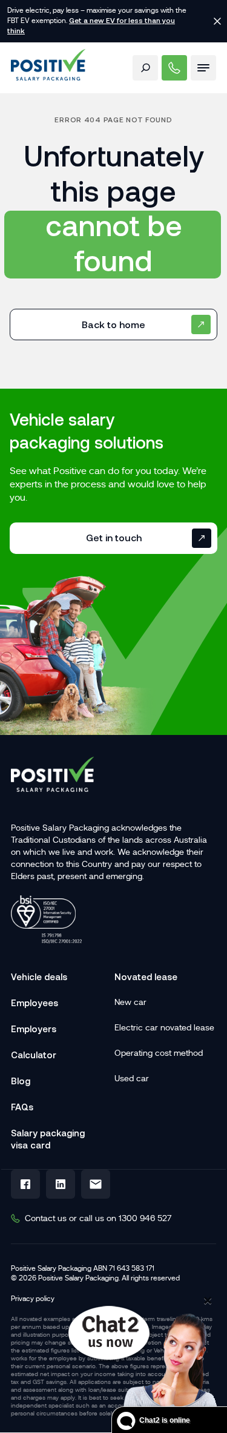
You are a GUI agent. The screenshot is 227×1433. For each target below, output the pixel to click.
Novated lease (145, 977)
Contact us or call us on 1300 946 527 (98, 1218)
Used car (131, 1078)
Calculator (33, 1055)
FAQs (22, 1107)
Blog (20, 1081)
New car (130, 1002)
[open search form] (145, 68)
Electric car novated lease (164, 1027)
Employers (33, 1029)
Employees (34, 1003)
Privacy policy (32, 1298)
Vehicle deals (39, 977)
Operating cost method (158, 1053)
